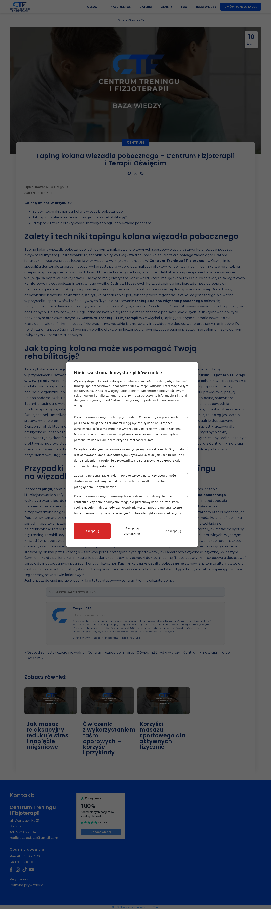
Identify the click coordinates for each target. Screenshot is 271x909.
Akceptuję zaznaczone (132, 531)
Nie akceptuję (171, 531)
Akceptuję (92, 531)
